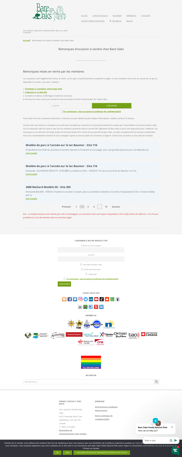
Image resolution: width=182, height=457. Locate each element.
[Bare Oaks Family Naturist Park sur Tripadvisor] (85, 306)
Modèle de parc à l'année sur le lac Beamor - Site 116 (61, 145)
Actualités (145, 16)
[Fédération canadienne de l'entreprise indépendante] (99, 341)
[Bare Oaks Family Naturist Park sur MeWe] (91, 298)
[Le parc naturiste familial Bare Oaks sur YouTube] (96, 298)
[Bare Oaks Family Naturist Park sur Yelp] (96, 306)
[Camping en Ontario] (28, 334)
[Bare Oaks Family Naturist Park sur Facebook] (70, 298)
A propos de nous (100, 16)
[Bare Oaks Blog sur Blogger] (64, 298)
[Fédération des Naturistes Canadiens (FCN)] (79, 321)
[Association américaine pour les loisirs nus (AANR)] (97, 321)
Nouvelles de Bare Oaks (92, 265)
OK (57, 453)
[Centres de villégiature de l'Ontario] (74, 334)
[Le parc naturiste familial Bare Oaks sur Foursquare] (91, 306)
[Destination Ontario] (120, 334)
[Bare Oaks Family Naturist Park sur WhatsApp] (112, 298)
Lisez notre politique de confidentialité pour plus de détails (101, 453)
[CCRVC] (41, 334)
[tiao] (134, 334)
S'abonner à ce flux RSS (36, 92)
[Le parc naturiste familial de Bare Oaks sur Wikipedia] (80, 306)
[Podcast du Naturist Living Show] (118, 298)
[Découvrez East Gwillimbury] (91, 334)
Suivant (116, 206)
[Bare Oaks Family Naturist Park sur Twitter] (75, 298)
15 (106, 206)
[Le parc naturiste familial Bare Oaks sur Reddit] (107, 298)
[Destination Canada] (149, 334)
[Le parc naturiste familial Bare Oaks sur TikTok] (102, 298)
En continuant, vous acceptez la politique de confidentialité (92, 111)
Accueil (84, 16)
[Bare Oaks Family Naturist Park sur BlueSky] (86, 298)
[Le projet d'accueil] (91, 357)
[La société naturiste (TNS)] (109, 321)
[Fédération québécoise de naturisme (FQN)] (87, 321)
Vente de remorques (92, 269)
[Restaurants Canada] (86, 341)
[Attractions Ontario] (57, 334)
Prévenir (66, 206)
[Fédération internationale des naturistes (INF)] (71, 321)
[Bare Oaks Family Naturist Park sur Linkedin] (101, 306)
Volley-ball (92, 274)
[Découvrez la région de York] (106, 334)
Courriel (91, 255)
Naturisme (117, 16)
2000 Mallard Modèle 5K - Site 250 (48, 187)
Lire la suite (31, 153)
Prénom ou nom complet (91, 246)
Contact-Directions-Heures (93, 21)
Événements (131, 16)
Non (67, 453)
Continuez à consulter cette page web (43, 89)
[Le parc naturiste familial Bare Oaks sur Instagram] (80, 298)
